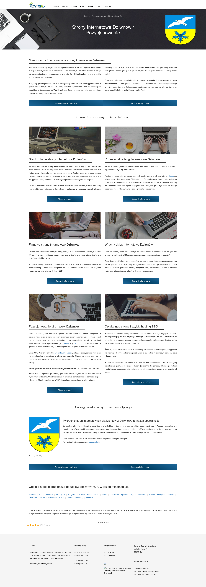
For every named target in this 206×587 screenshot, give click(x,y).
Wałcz (96, 494)
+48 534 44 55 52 (81, 560)
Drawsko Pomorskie (48, 497)
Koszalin (89, 497)
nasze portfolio (93, 442)
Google (66, 343)
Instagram (111, 555)
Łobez (61, 497)
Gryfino (133, 494)
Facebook (111, 552)
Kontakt (108, 6)
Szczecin (81, 494)
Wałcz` (104, 494)
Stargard (71, 494)
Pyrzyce (124, 494)
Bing (76, 343)
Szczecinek (33, 497)
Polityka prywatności (141, 568)
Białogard (161, 494)
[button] (66, 103)
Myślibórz (142, 494)
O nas (98, 6)
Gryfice (70, 497)
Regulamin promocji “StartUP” (145, 574)
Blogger (171, 176)
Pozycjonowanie (86, 6)
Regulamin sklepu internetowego (146, 571)
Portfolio (65, 6)
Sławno (152, 494)
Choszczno (114, 494)
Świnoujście (60, 494)
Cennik (74, 6)
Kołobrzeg (79, 497)
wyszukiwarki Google (63, 352)
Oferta (56, 6)
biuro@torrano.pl (81, 563)
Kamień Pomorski (46, 494)
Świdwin (170, 494)
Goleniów (33, 494)
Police (89, 494)
